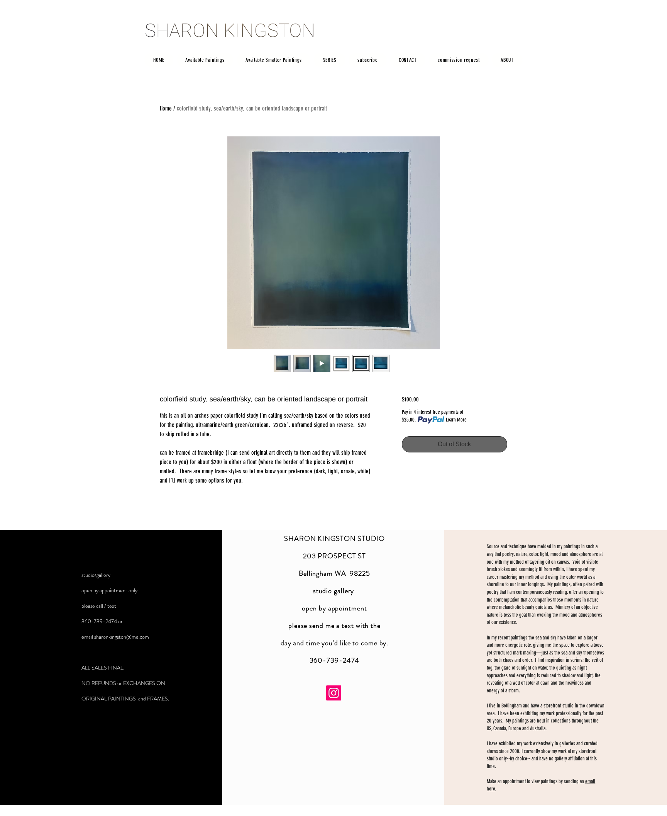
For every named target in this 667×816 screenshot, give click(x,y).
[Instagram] (333, 692)
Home (166, 108)
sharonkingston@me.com (121, 637)
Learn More (456, 419)
